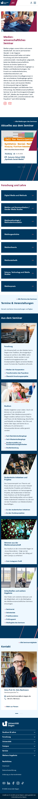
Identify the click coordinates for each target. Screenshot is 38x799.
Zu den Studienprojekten (15, 513)
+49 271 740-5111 (13, 699)
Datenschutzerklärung (9, 770)
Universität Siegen (13, 789)
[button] (16, 713)
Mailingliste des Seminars (15, 623)
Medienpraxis (10, 286)
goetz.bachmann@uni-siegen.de (19, 696)
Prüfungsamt (11, 619)
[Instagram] (5, 103)
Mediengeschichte (11, 234)
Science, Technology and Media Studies (17, 273)
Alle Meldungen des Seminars (26, 121)
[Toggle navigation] (35, 3)
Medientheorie (10, 247)
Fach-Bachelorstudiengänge (16, 436)
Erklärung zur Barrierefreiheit (11, 774)
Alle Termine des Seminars (27, 299)
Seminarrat (10, 609)
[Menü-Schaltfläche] (31, 2)
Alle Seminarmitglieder (28, 643)
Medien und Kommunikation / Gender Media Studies (16, 208)
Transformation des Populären (17, 373)
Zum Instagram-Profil (14, 561)
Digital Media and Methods (15, 195)
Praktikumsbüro (12, 616)
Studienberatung (12, 448)
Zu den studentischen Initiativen (18, 510)
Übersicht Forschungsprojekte (17, 376)
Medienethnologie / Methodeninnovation (13, 221)
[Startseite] (10, 724)
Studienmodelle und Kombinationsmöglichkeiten (16, 443)
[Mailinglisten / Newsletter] (9, 103)
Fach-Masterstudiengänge (15, 439)
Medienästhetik (10, 260)
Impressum (5, 766)
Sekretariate (10, 613)
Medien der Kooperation (15, 370)
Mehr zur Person (12, 707)
